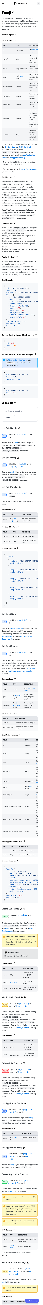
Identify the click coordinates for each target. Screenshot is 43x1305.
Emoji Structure (7, 40)
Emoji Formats (7, 177)
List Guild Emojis (11, 147)
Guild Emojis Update (29, 169)
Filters (8, 417)
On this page (33, 1301)
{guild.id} (21, 434)
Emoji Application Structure (12, 842)
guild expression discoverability (21, 671)
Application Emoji (8, 257)
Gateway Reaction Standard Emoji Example (18, 335)
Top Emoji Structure (9, 527)
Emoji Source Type (8, 713)
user (21, 76)
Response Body (7, 509)
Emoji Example (7, 280)
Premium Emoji (7, 223)
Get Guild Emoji (25, 147)
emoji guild (17, 695)
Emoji (6, 12)
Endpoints (7, 402)
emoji (16, 443)
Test (35, 436)
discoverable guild (16, 628)
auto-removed (7, 636)
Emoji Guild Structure (10, 735)
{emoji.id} (17, 466)
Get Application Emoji (17, 158)
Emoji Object (8, 34)
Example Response (9, 548)
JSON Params (7, 963)
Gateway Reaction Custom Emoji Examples (17, 354)
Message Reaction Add (16, 360)
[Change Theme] (38, 3)
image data (13, 982)
